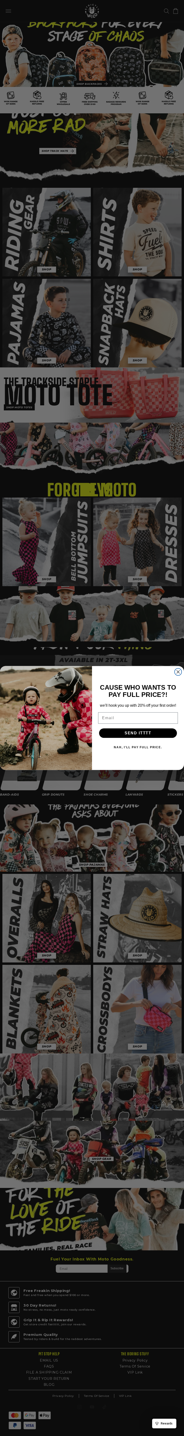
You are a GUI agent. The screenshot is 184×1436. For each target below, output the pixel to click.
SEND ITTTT (138, 733)
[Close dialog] (178, 671)
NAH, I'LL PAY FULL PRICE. (138, 747)
